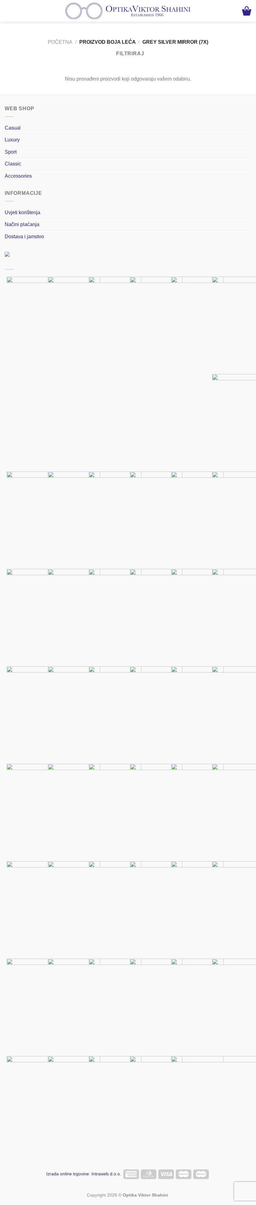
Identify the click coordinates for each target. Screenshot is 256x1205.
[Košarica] (246, 11)
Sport (11, 152)
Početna (60, 42)
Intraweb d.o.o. (106, 1173)
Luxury (12, 139)
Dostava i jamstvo (24, 236)
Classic (13, 163)
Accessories (18, 176)
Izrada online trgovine (67, 1173)
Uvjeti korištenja (22, 212)
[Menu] (9, 11)
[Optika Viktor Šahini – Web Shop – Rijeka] (128, 11)
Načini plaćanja (22, 224)
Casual (13, 128)
